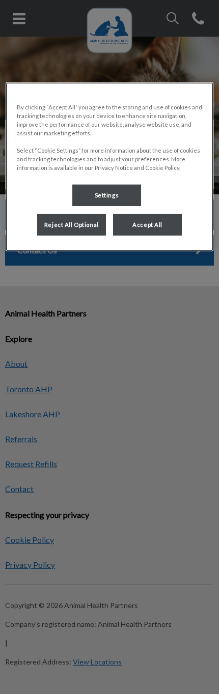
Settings (107, 195)
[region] (110, 166)
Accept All (147, 224)
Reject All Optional (71, 224)
